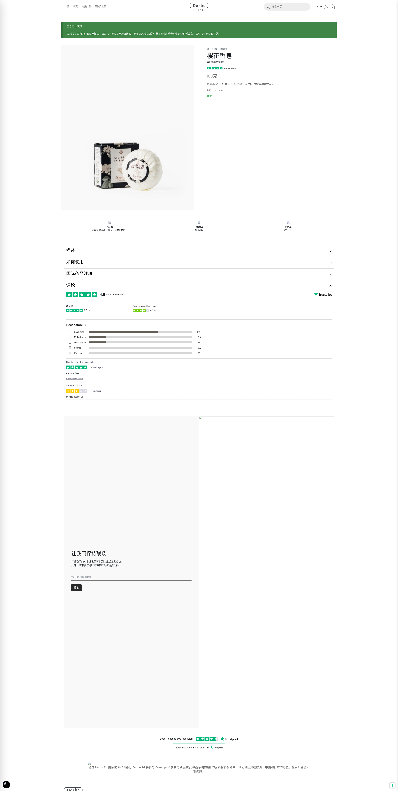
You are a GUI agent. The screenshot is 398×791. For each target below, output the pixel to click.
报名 (76, 587)
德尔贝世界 (100, 6)
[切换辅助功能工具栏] (6, 785)
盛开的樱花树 (221, 49)
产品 (67, 6)
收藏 (75, 6)
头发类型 (86, 6)
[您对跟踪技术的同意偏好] (393, 786)
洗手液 (210, 49)
